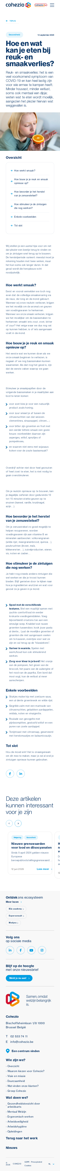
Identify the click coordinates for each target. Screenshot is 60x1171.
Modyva (12, 923)
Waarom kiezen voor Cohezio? (26, 1071)
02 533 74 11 (17, 1036)
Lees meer (43, 869)
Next (18, 823)
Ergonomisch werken (21, 1116)
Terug (13, 21)
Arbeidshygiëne (17, 1126)
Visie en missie (17, 1076)
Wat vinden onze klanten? (23, 1086)
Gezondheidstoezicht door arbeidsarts (24, 1105)
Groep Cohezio (17, 1090)
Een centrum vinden (26, 1051)
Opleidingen (15, 1131)
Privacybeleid (36, 1162)
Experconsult (15, 916)
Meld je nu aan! (17, 978)
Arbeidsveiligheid (18, 1121)
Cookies (27, 1166)
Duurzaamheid (16, 1081)
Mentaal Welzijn (17, 1111)
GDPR (26, 1162)
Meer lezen (12, 902)
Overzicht (13, 1066)
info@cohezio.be (19, 1041)
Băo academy (15, 909)
